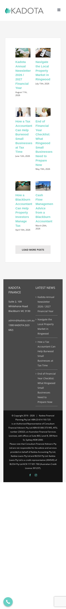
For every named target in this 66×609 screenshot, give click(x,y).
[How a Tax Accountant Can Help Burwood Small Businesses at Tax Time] (22, 112)
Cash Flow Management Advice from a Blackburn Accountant (45, 208)
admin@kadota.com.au (21, 320)
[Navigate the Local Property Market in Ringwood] (43, 52)
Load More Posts (33, 249)
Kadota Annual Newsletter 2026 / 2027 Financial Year (23, 75)
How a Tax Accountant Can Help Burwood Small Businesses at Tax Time (47, 353)
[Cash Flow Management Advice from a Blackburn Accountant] (43, 186)
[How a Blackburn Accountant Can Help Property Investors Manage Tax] (22, 186)
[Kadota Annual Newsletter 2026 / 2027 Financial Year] (22, 52)
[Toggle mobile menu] (59, 10)
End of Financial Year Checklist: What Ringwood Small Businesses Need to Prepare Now (44, 143)
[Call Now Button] (8, 601)
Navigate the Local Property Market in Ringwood (43, 70)
